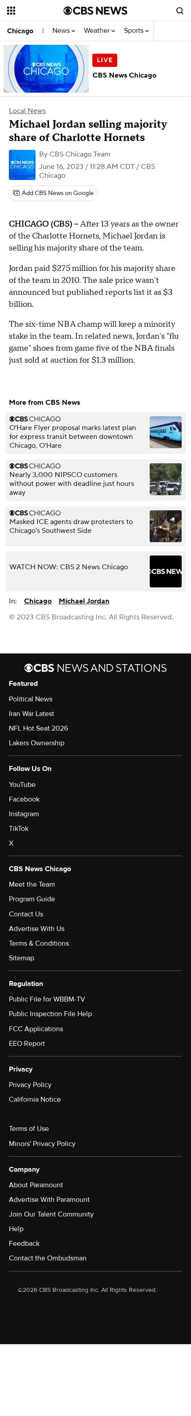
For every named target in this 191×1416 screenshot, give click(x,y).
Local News (27, 110)
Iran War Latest (31, 713)
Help (16, 1228)
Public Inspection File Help (50, 1013)
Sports (134, 31)
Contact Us (26, 914)
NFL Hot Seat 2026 (38, 728)
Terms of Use (29, 1128)
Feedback (24, 1243)
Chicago (20, 31)
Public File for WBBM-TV (47, 999)
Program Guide (32, 899)
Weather (97, 31)
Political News (30, 699)
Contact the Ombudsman (48, 1258)
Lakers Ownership (36, 743)
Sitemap (21, 958)
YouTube (22, 784)
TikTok (18, 828)
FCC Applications (36, 1029)
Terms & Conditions (39, 943)
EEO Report (27, 1043)
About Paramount (36, 1185)
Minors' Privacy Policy (42, 1143)
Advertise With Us (36, 928)
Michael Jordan (84, 601)
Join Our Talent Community (51, 1214)
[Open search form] (180, 11)
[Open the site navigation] (35, 11)
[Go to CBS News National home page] (95, 10)
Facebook (24, 799)
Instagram (24, 814)
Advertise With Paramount (49, 1199)
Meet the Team (32, 884)
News (62, 31)
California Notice (35, 1099)
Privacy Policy (30, 1084)
